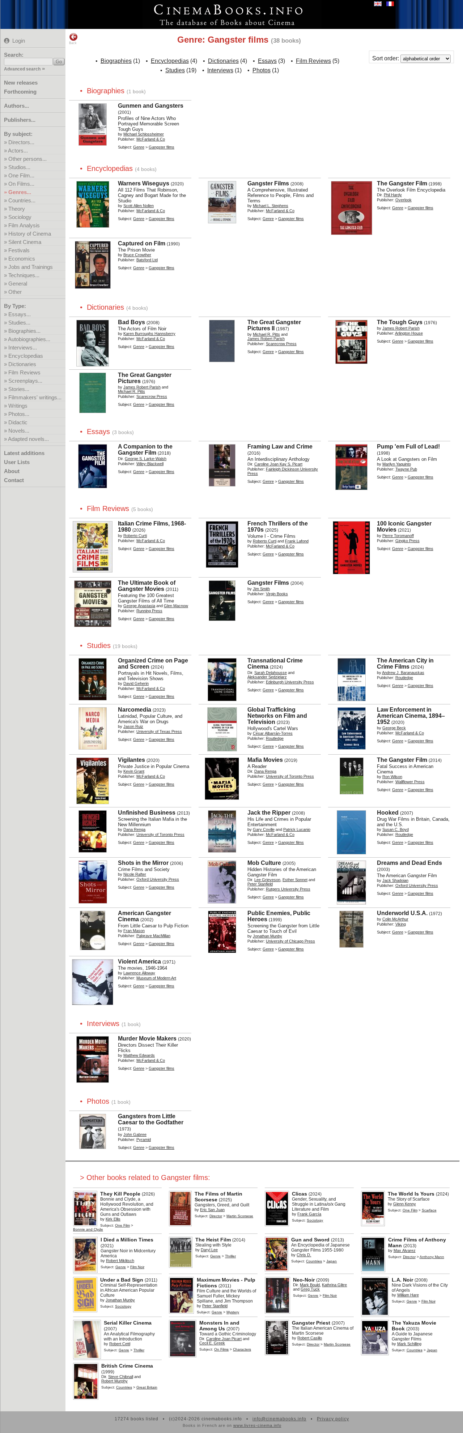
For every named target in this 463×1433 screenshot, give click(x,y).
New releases (21, 83)
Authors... (16, 106)
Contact (14, 480)
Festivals (19, 250)
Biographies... (24, 331)
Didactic (17, 422)
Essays (267, 61)
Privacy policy (333, 1418)
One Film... (21, 175)
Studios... (19, 167)
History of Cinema (29, 234)
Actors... (18, 150)
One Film (122, 1225)
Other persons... (27, 159)
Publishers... (19, 120)
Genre (138, 147)
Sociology (19, 217)
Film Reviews (24, 372)
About (12, 471)
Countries (314, 1261)
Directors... (21, 142)
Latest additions (24, 453)
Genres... (19, 192)
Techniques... (23, 275)
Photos (261, 70)
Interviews (220, 70)
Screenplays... (25, 381)
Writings (17, 406)
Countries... (21, 200)
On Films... (21, 184)
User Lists (17, 462)
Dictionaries (22, 364)
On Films (221, 1349)
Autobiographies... (29, 339)
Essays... (19, 314)
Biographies (116, 61)
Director (215, 1216)
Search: (14, 55)
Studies (175, 70)
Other (15, 292)
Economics (21, 259)
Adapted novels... (28, 439)
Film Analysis (24, 225)
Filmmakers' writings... (34, 397)
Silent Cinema (24, 242)
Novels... (18, 431)
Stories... (18, 389)
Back (73, 43)
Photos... (18, 414)
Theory (16, 209)
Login (18, 41)
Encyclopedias (25, 356)
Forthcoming (20, 92)
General (17, 283)
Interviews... (22, 347)
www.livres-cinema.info (257, 1425)
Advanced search (22, 69)
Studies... (19, 322)
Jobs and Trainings (30, 267)
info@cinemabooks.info (279, 1418)
